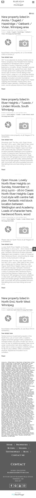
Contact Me (18, 455)
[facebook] (11, 486)
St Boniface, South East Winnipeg (24, 416)
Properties (22, 444)
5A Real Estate (24, 363)
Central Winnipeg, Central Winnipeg (10, 374)
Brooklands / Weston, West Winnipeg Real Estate (16, 369)
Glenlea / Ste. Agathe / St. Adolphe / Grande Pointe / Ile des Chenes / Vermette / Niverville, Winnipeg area (17, 392)
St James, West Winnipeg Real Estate (18, 419)
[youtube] (20, 486)
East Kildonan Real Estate (28, 380)
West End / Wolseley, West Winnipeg (16, 426)
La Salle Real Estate (22, 394)
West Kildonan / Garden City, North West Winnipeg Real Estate (15, 431)
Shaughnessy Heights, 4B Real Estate (23, 415)
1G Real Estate (26, 362)
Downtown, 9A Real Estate (23, 379)
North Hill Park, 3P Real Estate (26, 402)
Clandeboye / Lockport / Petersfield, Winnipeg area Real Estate (17, 378)
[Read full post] (8, 42)
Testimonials (13, 451)
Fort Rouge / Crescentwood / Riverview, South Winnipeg (15, 388)
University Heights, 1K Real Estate (21, 423)
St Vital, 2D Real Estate (14, 420)
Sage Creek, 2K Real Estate (24, 414)
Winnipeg (4, 435)
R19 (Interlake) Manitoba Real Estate (17, 407)
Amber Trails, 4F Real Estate (20, 364)
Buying (11, 448)
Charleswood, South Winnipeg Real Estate (19, 377)
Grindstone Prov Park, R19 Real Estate (25, 393)
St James (25, 418)
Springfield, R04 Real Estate (8, 416)
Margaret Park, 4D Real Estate (20, 397)
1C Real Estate (19, 362)
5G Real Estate (9, 364)
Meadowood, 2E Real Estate (8, 398)
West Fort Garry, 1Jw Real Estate (22, 428)
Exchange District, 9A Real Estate (16, 383)
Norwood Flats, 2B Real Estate (8, 403)
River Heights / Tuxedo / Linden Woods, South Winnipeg (17, 408)
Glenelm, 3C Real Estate (18, 390)
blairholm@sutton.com (18, 473)
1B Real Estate (11, 362)
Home (9, 444)
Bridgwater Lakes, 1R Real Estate (13, 367)
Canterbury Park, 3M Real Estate (23, 373)
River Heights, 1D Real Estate (21, 412)
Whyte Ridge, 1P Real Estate (22, 432)
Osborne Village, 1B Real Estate (9, 404)
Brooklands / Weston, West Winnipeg (14, 369)
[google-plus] (16, 486)
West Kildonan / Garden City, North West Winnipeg (14, 430)
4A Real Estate (17, 363)
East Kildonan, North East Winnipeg (11, 381)
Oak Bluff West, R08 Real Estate (24, 403)
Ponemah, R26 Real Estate (24, 404)
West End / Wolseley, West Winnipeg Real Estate (16, 426)
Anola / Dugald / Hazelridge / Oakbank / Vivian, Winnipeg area (16, 365)
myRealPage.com (18, 494)
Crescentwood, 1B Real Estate (8, 379)
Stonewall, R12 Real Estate (11, 422)
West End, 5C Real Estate (7, 428)
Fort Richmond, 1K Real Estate (15, 387)
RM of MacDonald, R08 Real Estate (21, 413)
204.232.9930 (18, 5)
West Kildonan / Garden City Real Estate (24, 429)
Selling (23, 448)
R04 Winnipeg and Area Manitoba (18, 405)
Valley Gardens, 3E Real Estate (21, 424)
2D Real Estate (9, 363)
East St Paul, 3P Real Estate (20, 382)
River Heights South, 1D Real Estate (21, 411)
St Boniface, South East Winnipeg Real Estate (17, 417)
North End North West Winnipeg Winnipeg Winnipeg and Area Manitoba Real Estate (16, 399)
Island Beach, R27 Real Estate (9, 394)
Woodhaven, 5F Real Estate (8, 436)
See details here (7, 57)
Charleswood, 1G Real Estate (20, 375)
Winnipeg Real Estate (12, 435)
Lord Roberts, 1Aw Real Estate (16, 395)
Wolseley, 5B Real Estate (25, 435)
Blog (26, 451)
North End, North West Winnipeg (17, 400)
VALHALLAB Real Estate (7, 424)
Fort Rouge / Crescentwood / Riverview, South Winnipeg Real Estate (15, 389)
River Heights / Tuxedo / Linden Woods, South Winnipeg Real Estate (17, 409)
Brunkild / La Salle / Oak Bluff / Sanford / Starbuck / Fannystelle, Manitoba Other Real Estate (17, 371)
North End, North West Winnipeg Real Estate (19, 310)
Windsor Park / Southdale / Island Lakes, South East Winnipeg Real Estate (17, 433)
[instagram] (24, 486)
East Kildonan (17, 380)
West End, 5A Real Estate (26, 427)
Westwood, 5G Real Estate (7, 432)
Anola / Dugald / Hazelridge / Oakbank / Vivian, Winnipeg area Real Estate (17, 366)
